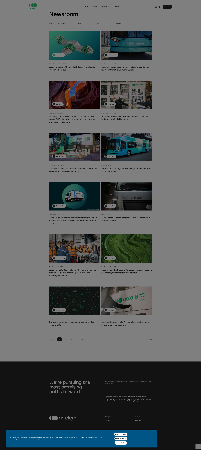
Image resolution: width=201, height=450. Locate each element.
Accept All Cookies (121, 434)
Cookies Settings (121, 443)
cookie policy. (71, 439)
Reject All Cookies (120, 438)
